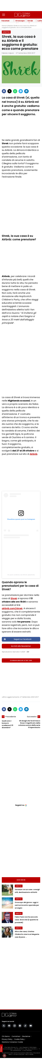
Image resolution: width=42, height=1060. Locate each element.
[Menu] (3, 15)
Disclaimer (26, 1036)
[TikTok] (25, 1026)
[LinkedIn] (26, 91)
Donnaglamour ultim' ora (21, 660)
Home (4, 26)
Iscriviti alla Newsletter (21, 646)
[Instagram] (15, 1026)
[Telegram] (21, 91)
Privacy (1, 1049)
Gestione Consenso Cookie (12, 1042)
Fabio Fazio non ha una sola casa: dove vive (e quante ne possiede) (26, 920)
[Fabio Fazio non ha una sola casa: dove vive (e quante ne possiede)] (7, 917)
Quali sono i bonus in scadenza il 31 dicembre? (7, 724)
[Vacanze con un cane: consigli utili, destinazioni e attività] (7, 890)
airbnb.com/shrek (12, 608)
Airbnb (33, 454)
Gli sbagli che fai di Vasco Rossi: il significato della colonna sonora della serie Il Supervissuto (29, 724)
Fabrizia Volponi (8, 53)
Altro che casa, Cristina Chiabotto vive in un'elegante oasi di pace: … (27, 934)
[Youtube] (31, 1026)
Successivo (32, 716)
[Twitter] (9, 91)
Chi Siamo (6, 1036)
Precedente (10, 716)
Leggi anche (21, 880)
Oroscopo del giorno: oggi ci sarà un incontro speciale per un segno (27, 905)
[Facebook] (4, 91)
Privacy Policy (7, 1039)
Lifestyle (9, 26)
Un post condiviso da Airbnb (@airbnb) (21, 575)
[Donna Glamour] (22, 14)
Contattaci (16, 1036)
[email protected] (7, 1049)
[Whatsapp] (15, 91)
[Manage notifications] (4, 1055)
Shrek (14, 598)
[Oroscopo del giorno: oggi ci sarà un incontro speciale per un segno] (7, 902)
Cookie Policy (19, 1039)
